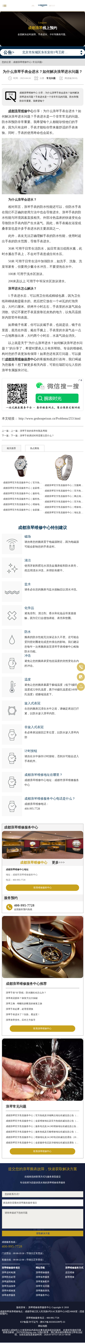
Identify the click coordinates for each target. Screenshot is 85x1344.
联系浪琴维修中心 (42, 1028)
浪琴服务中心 (42, 1295)
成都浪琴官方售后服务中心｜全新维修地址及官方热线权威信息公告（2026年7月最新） (42, 1121)
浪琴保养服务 (42, 1277)
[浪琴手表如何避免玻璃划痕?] (22, 466)
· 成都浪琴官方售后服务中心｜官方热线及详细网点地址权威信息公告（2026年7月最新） (22, 482)
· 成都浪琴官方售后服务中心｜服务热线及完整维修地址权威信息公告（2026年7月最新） (22, 499)
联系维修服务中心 (43, 887)
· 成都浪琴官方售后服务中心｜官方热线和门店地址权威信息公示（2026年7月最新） (63, 501)
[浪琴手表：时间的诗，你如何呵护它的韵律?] (63, 467)
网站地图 (42, 1326)
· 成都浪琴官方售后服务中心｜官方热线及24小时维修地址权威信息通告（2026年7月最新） (63, 490)
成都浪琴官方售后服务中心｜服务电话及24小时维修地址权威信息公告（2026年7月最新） (42, 1126)
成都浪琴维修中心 (22, 62)
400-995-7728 (32, 808)
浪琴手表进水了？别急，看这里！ (23, 1014)
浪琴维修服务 (42, 1272)
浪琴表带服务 (8, 1295)
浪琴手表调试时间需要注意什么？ (37, 435)
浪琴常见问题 (42, 1286)
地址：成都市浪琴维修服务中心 (22, 874)
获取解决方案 (43, 1233)
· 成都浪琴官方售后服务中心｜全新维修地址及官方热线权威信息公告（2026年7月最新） (22, 488)
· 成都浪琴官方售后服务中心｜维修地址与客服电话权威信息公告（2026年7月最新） (63, 507)
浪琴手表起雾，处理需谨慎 (19, 1009)
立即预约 (42, 675)
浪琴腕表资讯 (42, 1291)
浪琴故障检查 (8, 1281)
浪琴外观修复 (8, 1291)
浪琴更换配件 (42, 1281)
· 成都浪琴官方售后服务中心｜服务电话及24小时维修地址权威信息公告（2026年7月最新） (22, 493)
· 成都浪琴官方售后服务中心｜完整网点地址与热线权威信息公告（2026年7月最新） (63, 485)
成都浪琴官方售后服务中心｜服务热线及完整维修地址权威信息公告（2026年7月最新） (42, 1131)
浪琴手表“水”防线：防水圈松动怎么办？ (26, 992)
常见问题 (37, 62)
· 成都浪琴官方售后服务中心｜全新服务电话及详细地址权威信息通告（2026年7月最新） (22, 510)
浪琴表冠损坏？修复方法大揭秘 (22, 998)
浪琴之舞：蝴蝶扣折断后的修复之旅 (24, 1003)
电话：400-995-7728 (15, 880)
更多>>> (58, 862)
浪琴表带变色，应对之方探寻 (20, 1020)
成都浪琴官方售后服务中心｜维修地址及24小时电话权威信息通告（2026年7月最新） (42, 1137)
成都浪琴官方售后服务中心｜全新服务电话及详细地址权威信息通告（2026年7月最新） (42, 1142)
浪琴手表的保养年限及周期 (33, 431)
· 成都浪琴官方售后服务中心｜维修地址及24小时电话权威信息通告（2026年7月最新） (22, 504)
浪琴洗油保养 (8, 1286)
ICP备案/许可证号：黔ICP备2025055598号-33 (42, 1322)
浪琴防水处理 (8, 1277)
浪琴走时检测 (8, 1272)
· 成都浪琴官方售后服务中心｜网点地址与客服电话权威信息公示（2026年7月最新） (63, 496)
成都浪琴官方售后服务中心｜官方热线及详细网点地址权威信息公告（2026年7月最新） (42, 1115)
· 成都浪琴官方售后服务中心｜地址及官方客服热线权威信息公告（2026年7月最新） (63, 512)
